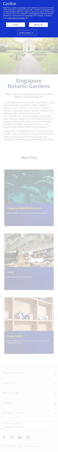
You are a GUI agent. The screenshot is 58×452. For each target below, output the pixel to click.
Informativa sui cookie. (16, 18)
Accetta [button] (15, 25)
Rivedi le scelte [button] (24, 32)
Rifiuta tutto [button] (38, 25)
